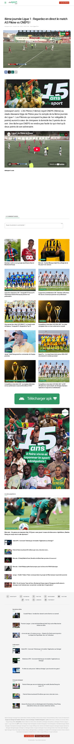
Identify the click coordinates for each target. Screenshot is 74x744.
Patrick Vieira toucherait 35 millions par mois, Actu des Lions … (31, 550)
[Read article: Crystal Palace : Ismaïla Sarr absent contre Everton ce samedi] (16, 615)
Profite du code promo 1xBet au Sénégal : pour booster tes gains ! (41, 668)
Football (9, 259)
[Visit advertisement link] (37, 93)
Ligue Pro (35, 26)
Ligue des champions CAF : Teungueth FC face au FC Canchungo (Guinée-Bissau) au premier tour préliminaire (19, 294)
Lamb (47, 719)
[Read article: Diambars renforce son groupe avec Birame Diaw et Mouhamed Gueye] (20, 250)
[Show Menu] (5, 2)
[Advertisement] (37, 10)
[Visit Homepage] (13, 3)
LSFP (18, 723)
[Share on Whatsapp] (12, 72)
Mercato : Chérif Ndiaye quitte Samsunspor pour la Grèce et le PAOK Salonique (35, 566)
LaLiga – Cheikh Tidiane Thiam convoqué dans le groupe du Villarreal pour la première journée (40, 575)
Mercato (42, 259)
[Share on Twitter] (9, 72)
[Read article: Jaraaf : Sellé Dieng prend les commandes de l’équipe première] (20, 341)
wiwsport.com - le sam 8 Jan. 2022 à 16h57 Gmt (17, 26)
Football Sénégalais (40, 719)
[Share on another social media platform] (16, 72)
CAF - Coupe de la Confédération (16, 380)
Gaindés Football (11, 528)
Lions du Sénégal (30, 719)
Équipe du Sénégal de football (12, 719)
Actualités (18, 721)
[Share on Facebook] (6, 72)
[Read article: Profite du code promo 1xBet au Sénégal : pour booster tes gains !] (16, 670)
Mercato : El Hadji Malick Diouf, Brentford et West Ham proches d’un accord (34, 558)
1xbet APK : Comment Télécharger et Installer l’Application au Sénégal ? (33, 540)
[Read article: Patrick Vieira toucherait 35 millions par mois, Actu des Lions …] (8, 551)
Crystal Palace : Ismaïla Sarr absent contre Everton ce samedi (41, 613)
